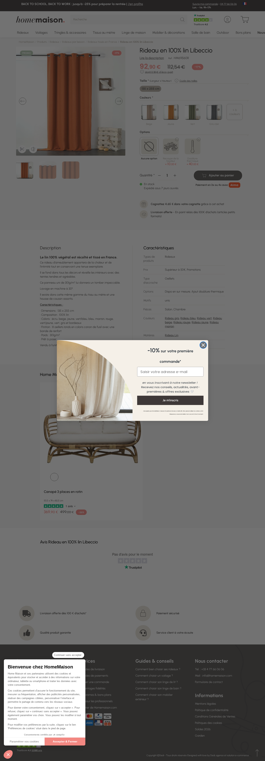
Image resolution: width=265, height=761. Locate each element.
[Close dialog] (203, 345)
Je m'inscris (170, 400)
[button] (8, 754)
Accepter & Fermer (65, 741)
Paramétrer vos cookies (24, 741)
